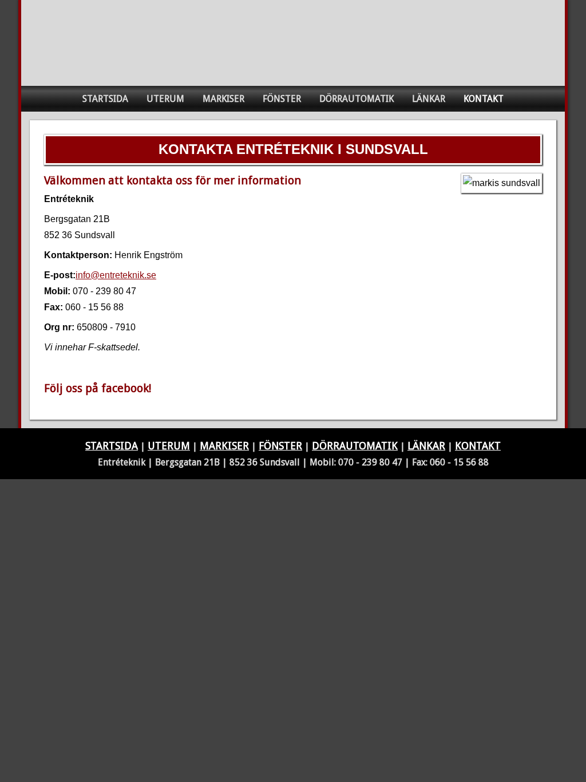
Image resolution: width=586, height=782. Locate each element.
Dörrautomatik (356, 98)
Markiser (223, 98)
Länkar (428, 98)
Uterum (165, 98)
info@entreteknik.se (116, 275)
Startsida (105, 98)
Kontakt (484, 98)
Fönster (282, 98)
